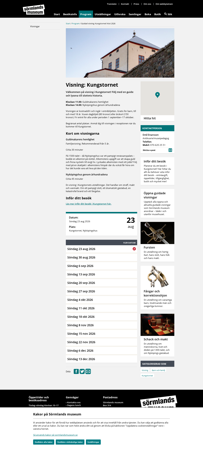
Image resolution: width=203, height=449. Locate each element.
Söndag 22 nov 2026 (81, 342)
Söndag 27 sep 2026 (81, 291)
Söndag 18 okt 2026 (81, 317)
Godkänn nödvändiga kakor (70, 442)
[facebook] (76, 373)
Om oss (147, 4)
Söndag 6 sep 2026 (80, 266)
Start (57, 14)
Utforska (119, 14)
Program (85, 14)
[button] (157, 95)
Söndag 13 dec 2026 (81, 359)
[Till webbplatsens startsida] (34, 9)
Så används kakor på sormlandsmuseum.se (55, 434)
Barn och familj (158, 370)
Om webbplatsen (164, 4)
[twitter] (82, 373)
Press (136, 4)
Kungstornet (147, 375)
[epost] (88, 373)
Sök (170, 14)
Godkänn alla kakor (44, 442)
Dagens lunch (74, 405)
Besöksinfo (70, 14)
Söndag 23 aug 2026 (81, 249)
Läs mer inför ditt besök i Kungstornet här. (88, 203)
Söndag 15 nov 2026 (81, 334)
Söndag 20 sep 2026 (81, 283)
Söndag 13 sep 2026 (81, 274)
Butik (157, 14)
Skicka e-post (149, 150)
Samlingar (135, 14)
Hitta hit (150, 118)
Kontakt (125, 4)
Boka (148, 14)
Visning (145, 370)
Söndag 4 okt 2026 (80, 300)
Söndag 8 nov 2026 (80, 325)
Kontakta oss (74, 402)
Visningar (35, 26)
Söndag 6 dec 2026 (80, 351)
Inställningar (93, 442)
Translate (112, 4)
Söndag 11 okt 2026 (81, 308)
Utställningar (103, 14)
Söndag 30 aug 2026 (81, 257)
